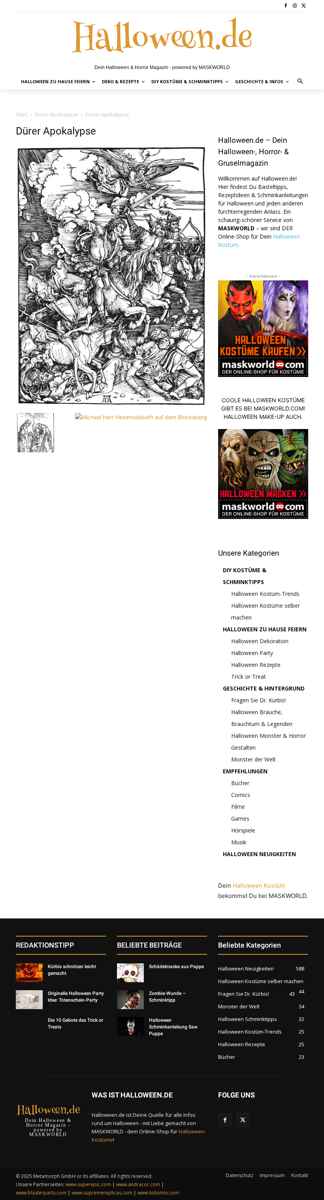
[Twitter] (303, 5)
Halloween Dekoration (259, 641)
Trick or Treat (248, 676)
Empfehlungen (245, 771)
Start (21, 114)
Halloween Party (252, 653)
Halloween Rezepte (256, 664)
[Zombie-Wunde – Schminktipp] (130, 999)
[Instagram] (294, 5)
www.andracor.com (138, 1184)
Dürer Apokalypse (56, 114)
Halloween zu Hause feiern (265, 629)
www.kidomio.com (158, 1192)
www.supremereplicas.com (102, 1192)
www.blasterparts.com (41, 1192)
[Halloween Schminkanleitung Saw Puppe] (130, 1026)
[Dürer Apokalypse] (111, 404)
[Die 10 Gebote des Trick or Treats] (29, 1026)
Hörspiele (243, 830)
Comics (240, 795)
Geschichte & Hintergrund (264, 688)
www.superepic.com (88, 1184)
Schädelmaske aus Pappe (176, 966)
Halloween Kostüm (259, 885)
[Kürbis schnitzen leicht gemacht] (29, 972)
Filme (238, 806)
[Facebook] (285, 5)
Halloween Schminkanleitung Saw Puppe (173, 1026)
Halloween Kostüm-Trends (265, 593)
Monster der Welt (253, 759)
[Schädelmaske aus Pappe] (130, 972)
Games (240, 818)
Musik (238, 842)
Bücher (240, 783)
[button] (300, 82)
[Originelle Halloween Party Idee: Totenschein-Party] (29, 999)
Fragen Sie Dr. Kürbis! (258, 700)
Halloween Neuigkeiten (259, 854)
